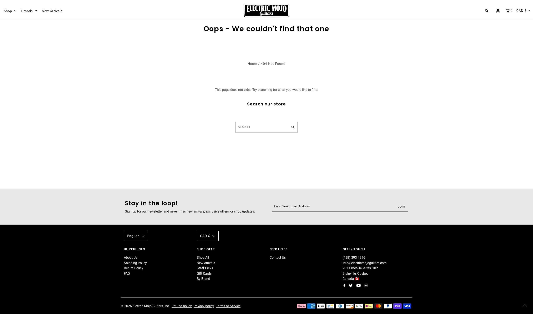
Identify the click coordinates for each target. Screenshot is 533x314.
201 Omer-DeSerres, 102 (360, 268)
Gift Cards (204, 274)
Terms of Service (228, 306)
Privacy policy (204, 306)
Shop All (203, 258)
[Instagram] (365, 286)
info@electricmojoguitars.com (364, 263)
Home (252, 64)
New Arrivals (52, 11)
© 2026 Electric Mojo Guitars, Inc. (146, 306)
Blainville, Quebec (355, 274)
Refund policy (182, 306)
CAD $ (521, 11)
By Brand (203, 279)
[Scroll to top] (525, 306)
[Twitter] (350, 286)
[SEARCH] (486, 10)
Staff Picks (205, 268)
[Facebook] (343, 286)
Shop (8, 11)
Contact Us (278, 258)
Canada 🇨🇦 (350, 279)
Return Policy (133, 268)
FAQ (127, 274)
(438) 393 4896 (353, 258)
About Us (130, 258)
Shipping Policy (135, 263)
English (133, 236)
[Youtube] (358, 286)
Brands (27, 11)
